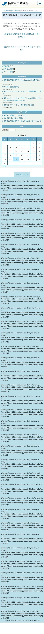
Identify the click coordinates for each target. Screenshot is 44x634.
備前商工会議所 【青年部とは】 (15, 115)
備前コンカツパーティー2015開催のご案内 (18, 105)
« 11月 (4, 166)
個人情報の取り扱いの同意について (16, 118)
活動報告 (6, 66)
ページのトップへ (22, 174)
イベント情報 (8, 72)
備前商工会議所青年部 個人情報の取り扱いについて (22, 121)
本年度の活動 (8, 69)
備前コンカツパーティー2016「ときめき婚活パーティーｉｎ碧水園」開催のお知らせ (22, 99)
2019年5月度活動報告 (11, 87)
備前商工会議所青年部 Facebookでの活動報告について (22, 81)
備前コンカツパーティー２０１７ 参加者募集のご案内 (22, 92)
